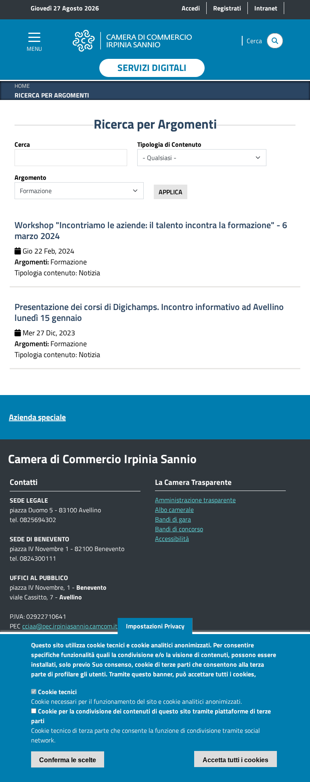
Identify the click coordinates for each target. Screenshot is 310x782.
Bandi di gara (173, 519)
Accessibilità (172, 538)
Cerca (22, 144)
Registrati (227, 8)
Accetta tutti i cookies (235, 760)
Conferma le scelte (67, 760)
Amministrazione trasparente (195, 500)
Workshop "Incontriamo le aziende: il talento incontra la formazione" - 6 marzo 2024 (151, 230)
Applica (170, 192)
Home (22, 85)
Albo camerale (174, 509)
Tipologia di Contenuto (169, 144)
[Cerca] (275, 40)
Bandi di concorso (179, 529)
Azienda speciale (37, 417)
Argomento (30, 177)
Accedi (191, 8)
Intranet (265, 8)
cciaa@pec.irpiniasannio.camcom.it (69, 626)
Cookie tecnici (57, 692)
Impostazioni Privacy (155, 626)
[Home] (132, 29)
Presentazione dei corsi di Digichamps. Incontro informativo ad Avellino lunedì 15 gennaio (149, 312)
